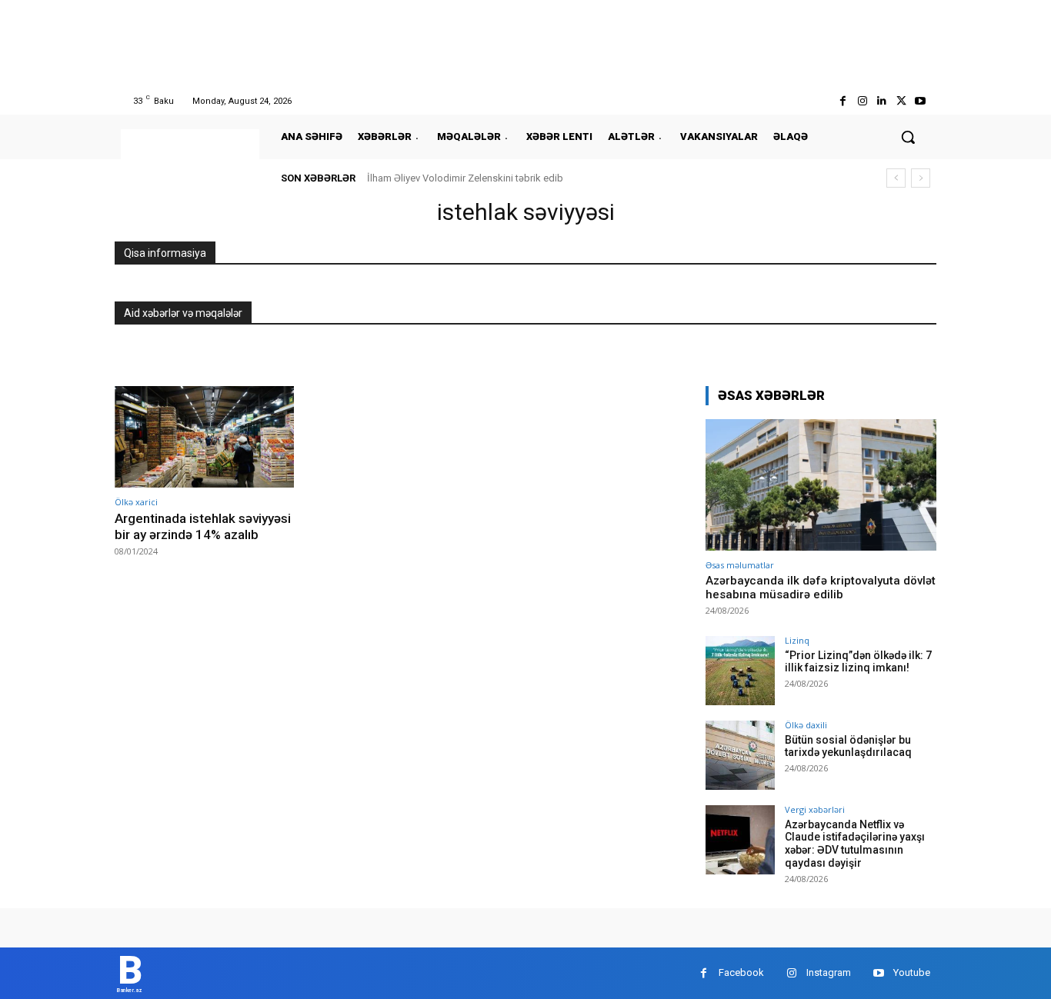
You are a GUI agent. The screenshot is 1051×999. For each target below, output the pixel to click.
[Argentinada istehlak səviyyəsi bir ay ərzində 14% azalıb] (204, 437)
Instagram (828, 972)
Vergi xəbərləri (815, 809)
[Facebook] (842, 101)
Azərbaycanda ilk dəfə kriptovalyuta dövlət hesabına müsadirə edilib (821, 587)
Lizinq (797, 640)
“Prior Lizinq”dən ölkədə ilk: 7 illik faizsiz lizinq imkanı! (858, 661)
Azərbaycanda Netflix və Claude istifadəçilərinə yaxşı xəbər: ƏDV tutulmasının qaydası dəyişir (855, 843)
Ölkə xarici (136, 502)
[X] (901, 101)
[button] (908, 137)
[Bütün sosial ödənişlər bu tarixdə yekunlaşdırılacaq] (740, 755)
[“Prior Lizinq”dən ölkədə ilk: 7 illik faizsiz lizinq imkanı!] (740, 670)
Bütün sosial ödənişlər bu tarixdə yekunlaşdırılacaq (848, 746)
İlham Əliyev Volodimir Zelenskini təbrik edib (465, 178)
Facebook (741, 972)
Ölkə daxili (806, 725)
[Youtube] (920, 101)
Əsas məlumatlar (740, 565)
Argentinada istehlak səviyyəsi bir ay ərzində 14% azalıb (203, 526)
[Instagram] (862, 101)
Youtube (911, 972)
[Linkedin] (881, 101)
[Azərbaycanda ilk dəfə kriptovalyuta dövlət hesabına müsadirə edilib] (821, 485)
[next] (920, 178)
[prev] (896, 178)
